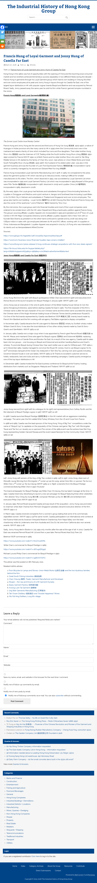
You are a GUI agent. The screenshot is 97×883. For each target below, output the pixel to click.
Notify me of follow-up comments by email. (21, 685)
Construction (12, 781)
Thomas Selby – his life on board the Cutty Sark (38, 718)
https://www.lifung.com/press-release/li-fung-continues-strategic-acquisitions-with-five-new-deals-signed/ (48, 244)
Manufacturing (12, 807)
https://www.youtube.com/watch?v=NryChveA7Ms (24, 541)
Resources (68, 866)
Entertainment (12, 785)
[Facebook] (2, 27)
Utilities (9, 843)
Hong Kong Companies (16, 798)
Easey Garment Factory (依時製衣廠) (23, 585)
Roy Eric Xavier (13, 721)
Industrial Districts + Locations (18, 804)
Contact (58, 871)
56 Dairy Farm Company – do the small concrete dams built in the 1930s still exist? (40, 759)
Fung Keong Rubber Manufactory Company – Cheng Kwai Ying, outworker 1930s (58, 730)
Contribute (80, 866)
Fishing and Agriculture (16, 788)
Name (7, 647)
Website (7, 665)
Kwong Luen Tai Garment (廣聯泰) (23, 588)
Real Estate (11, 823)
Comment (8, 623)
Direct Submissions (43, 871)
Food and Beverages (15, 791)
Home (14, 866)
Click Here (35, 856)
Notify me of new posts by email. (17, 692)
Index (23, 866)
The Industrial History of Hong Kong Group (48, 8)
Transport (10, 840)
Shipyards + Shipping (15, 830)
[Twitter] (2, 32)
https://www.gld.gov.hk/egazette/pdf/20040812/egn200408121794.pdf (33, 236)
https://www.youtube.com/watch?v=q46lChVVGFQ (24, 558)
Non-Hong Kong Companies (18, 814)
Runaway (91, 875)
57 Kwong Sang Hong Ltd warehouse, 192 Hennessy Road (30, 756)
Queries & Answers (11, 741)
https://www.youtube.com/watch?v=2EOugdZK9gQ (25, 549)
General (10, 794)
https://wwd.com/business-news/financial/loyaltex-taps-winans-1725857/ (34, 240)
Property (10, 820)
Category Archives (36, 866)
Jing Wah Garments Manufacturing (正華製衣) (27, 591)
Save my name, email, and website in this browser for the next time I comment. (36, 677)
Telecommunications (15, 833)
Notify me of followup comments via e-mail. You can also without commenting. (45, 696)
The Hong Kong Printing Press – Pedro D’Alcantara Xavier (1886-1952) (50, 721)
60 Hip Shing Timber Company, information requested (29, 746)
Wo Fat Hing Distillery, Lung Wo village (25, 596)
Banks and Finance (14, 778)
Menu (5, 27)
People (9, 817)
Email (6, 656)
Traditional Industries (15, 836)
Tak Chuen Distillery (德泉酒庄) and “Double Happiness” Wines (34, 593)
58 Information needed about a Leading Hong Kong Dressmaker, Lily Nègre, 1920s (40, 753)
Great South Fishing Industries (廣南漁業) (25, 576)
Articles (33, 65)
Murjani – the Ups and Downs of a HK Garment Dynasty (31, 582)
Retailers (10, 827)
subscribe (60, 696)
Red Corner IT (80, 875)
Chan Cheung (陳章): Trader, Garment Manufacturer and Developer (36, 579)
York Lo (23, 65)
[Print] (2, 46)
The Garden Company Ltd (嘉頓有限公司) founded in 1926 (38, 733)
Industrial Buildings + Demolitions (20, 801)
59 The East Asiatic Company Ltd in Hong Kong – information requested (36, 750)
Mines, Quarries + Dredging (17, 810)
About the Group (54, 866)
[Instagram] (2, 36)
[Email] (2, 41)
